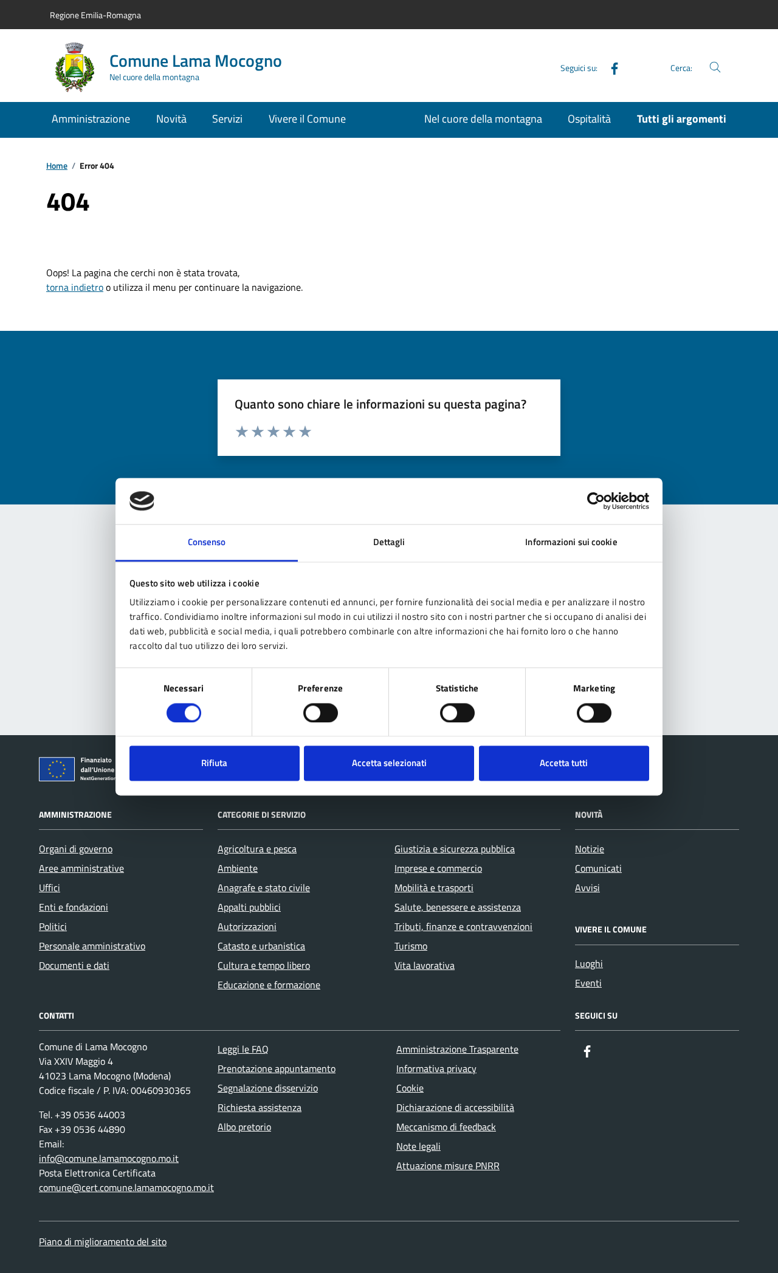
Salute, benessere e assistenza (457, 907)
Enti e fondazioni (73, 907)
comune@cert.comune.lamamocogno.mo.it (126, 1187)
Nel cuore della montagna (483, 118)
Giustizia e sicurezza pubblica (454, 848)
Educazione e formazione (269, 984)
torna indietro (74, 287)
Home (56, 166)
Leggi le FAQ (243, 1049)
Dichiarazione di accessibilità (455, 1107)
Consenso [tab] (207, 542)
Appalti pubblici (249, 907)
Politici (53, 926)
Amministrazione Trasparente (457, 1049)
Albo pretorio (244, 1126)
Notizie (589, 848)
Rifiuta (214, 763)
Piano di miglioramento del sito (103, 1241)
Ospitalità (589, 118)
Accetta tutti (564, 763)
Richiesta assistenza (259, 1107)
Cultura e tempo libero (264, 965)
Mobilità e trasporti (433, 887)
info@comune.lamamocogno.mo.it (109, 1158)
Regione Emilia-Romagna (95, 14)
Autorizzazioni (247, 926)
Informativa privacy (436, 1068)
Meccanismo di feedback (446, 1126)
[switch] (320, 712)
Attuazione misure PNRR (448, 1165)
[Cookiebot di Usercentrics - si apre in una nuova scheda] (596, 501)
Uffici (49, 887)
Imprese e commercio (438, 868)
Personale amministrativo (92, 946)
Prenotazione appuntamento (277, 1068)
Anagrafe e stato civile (264, 887)
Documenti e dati (74, 965)
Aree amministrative (81, 868)
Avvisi (587, 887)
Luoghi (589, 963)
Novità (171, 118)
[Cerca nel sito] (715, 68)
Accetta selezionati (389, 763)
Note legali (418, 1146)
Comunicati (598, 868)
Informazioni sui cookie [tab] (571, 542)
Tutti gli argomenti (681, 118)
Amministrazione (91, 118)
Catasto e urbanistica (261, 946)
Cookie (410, 1088)
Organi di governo (75, 848)
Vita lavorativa (424, 965)
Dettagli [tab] (389, 542)
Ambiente (238, 868)
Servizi (227, 118)
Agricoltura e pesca (257, 848)
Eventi (588, 983)
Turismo (410, 946)
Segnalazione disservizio (268, 1088)
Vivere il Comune (307, 118)
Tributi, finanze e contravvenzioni (463, 926)
